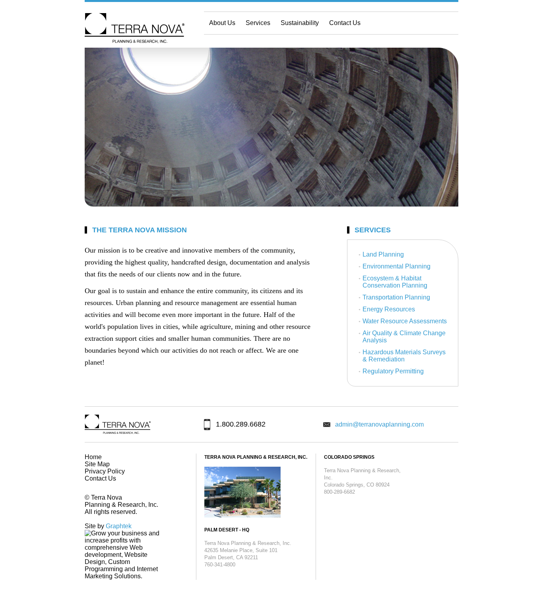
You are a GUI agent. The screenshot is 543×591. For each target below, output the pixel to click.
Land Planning (383, 254)
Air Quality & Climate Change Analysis (404, 337)
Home (93, 457)
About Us (222, 22)
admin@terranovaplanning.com (379, 424)
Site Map (97, 464)
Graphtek (119, 526)
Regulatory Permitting (393, 371)
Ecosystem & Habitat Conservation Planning (395, 282)
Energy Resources (389, 309)
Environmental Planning (397, 266)
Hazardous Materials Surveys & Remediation (404, 356)
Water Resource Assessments (405, 321)
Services (258, 22)
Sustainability (300, 22)
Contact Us (345, 22)
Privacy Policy (105, 471)
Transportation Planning (396, 297)
